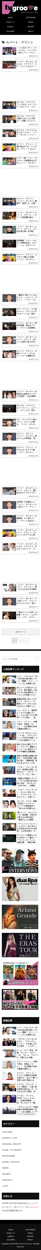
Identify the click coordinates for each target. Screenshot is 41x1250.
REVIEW (30, 1236)
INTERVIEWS (30, 1230)
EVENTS (11, 1236)
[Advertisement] (20, 86)
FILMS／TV (10, 1233)
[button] (37, 659)
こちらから (33, 1207)
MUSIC (30, 1233)
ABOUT (30, 1240)
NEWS (10, 1230)
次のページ (20, 632)
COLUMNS (11, 1240)
